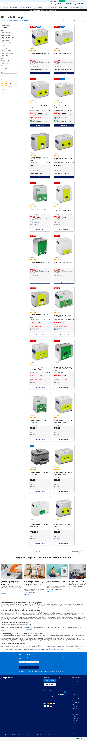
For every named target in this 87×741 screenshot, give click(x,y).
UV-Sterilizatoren (6, 47)
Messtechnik (4, 29)
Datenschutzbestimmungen (44, 671)
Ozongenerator (5, 40)
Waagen (58, 646)
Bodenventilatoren (6, 57)
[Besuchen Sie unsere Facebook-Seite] (61, 695)
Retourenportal (49, 684)
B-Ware (3, 65)
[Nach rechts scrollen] (84, 10)
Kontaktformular (50, 680)
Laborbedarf (29, 629)
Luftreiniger (4, 52)
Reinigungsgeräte (5, 35)
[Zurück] (28, 551)
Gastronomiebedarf (6, 25)
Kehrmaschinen (5, 48)
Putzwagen (4, 45)
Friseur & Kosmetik (5, 32)
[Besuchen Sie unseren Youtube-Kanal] (58, 695)
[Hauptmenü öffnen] (4, 7)
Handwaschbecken (6, 50)
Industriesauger (5, 55)
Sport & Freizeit (4, 63)
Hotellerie (3, 62)
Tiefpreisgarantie (35, 66)
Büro (2, 58)
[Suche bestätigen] (51, 4)
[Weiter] (32, 551)
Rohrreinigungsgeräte (7, 43)
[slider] (1, 77)
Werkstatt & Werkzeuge (6, 27)
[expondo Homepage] (2, 20)
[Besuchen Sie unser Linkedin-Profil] (63, 695)
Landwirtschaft (4, 34)
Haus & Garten (4, 30)
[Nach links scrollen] (2, 10)
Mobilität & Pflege (5, 60)
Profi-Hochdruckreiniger (7, 53)
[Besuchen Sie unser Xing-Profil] (65, 695)
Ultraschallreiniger (6, 42)
